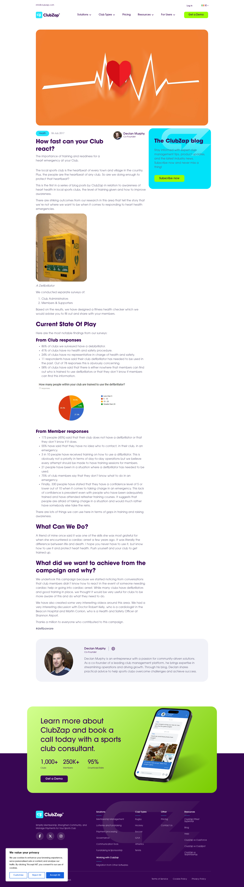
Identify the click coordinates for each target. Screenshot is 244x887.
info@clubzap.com (45, 5)
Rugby (138, 819)
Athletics (139, 844)
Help (186, 834)
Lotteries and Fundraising (109, 826)
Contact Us (166, 826)
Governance (103, 838)
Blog (186, 828)
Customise (18, 875)
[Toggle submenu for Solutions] (90, 15)
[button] (40, 836)
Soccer (138, 832)
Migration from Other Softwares (112, 865)
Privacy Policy (199, 879)
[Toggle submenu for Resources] (152, 15)
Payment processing (106, 832)
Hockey (139, 826)
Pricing (164, 819)
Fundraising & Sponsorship (109, 851)
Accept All (55, 875)
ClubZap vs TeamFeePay (191, 854)
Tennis (138, 851)
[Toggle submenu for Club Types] (114, 15)
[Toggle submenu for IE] (208, 5)
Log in (189, 6)
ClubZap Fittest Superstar (191, 820)
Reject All (36, 875)
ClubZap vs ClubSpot (194, 846)
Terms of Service (160, 879)
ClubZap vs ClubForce (195, 840)
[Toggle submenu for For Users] (174, 15)
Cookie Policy (180, 879)
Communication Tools (107, 844)
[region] (37, 864)
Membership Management (110, 819)
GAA (137, 838)
